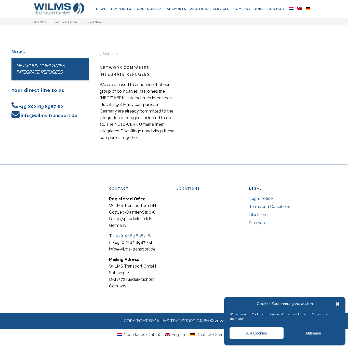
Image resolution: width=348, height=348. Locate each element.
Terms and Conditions (269, 206)
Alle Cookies (256, 333)
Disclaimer (259, 214)
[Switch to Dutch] (293, 9)
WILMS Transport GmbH (51, 22)
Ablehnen (313, 333)
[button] (337, 304)
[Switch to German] (310, 9)
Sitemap (257, 222)
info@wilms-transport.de (49, 115)
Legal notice (261, 198)
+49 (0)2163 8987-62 (41, 106)
